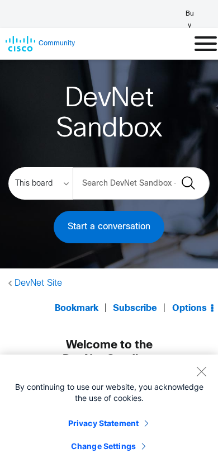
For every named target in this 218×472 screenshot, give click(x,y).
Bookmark (76, 308)
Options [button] (189, 308)
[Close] (201, 371)
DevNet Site (38, 283)
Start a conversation (109, 227)
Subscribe (135, 308)
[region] (109, 413)
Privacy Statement (103, 423)
